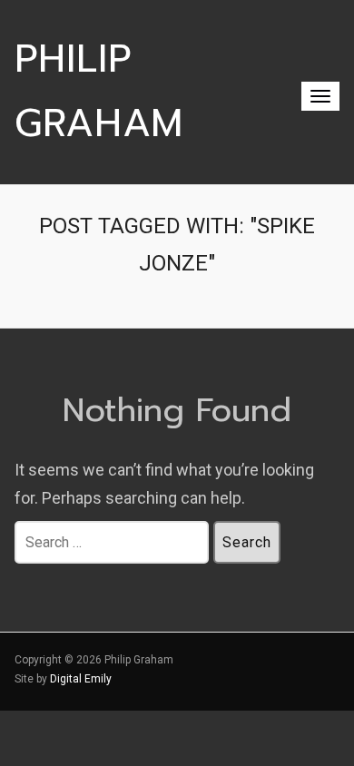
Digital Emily (81, 679)
